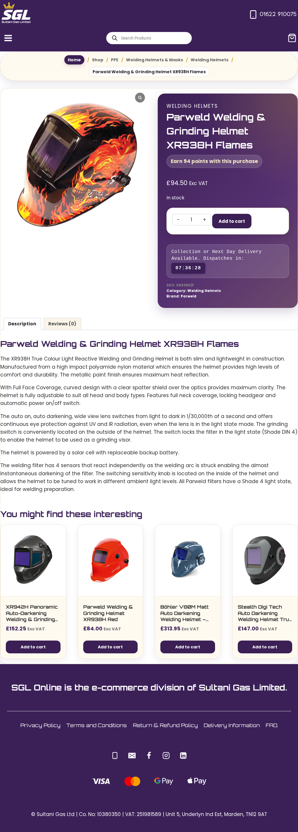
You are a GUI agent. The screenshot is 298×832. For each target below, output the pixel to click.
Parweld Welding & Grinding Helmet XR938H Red (108, 613)
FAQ (272, 725)
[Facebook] (149, 755)
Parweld (188, 296)
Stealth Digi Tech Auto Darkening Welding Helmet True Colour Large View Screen (265, 613)
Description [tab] (22, 324)
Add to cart (232, 221)
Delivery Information (232, 725)
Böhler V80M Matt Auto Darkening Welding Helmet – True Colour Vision (184, 613)
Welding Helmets (192, 106)
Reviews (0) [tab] (62, 324)
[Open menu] (8, 38)
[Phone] (114, 755)
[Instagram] (166, 755)
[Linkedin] (183, 755)
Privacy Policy (40, 725)
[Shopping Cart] (292, 37)
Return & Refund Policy (165, 725)
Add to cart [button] (33, 647)
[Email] (132, 755)
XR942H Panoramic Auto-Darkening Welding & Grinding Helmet (32, 613)
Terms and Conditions (96, 725)
